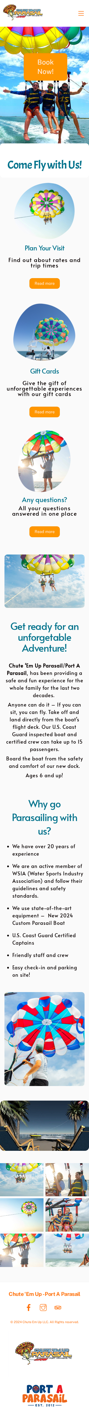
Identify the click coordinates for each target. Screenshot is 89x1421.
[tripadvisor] (59, 1307)
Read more (45, 283)
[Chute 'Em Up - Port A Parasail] (23, 19)
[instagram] (44, 1307)
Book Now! (45, 66)
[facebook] (29, 1307)
